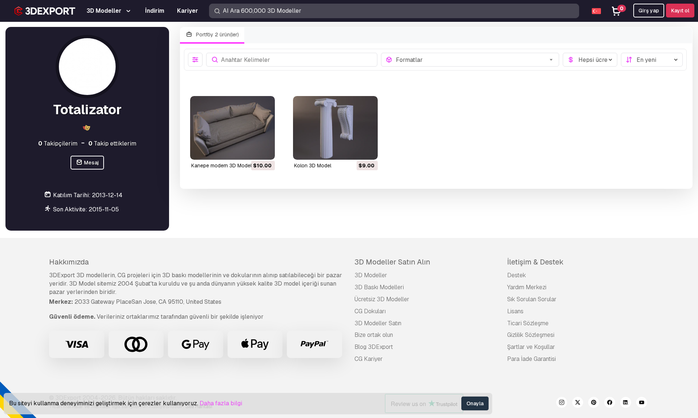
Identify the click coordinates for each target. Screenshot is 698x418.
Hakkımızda (69, 262)
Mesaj (91, 162)
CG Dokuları (370, 311)
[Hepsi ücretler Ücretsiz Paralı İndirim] (590, 60)
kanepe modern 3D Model (221, 165)
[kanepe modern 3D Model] (232, 128)
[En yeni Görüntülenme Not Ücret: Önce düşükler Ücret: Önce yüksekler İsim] (652, 60)
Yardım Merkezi (526, 287)
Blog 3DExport (373, 347)
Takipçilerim (57, 143)
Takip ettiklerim (112, 143)
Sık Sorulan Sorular (532, 299)
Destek (516, 275)
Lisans (515, 311)
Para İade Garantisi (531, 359)
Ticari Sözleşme (528, 323)
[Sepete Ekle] (249, 149)
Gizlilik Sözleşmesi (530, 335)
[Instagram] (561, 403)
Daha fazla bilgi (221, 403)
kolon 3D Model (312, 165)
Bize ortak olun (373, 335)
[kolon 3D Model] (335, 128)
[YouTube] (641, 403)
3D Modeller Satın (377, 323)
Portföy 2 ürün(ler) (216, 34)
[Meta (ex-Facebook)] (609, 403)
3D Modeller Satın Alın (392, 262)
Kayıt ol (680, 10)
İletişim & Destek (535, 262)
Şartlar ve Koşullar (531, 347)
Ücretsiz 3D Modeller (381, 299)
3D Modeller (370, 275)
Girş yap (648, 10)
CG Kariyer (368, 359)
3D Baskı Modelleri (379, 287)
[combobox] (475, 59)
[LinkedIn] (625, 403)
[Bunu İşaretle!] (264, 149)
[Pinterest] (593, 403)
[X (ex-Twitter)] (577, 403)
